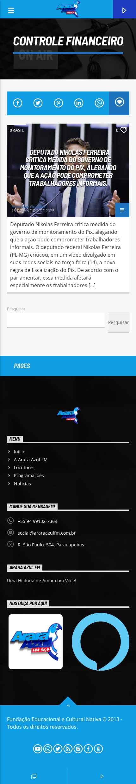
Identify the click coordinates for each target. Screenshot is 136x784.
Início (19, 452)
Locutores (24, 467)
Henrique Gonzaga (28, 206)
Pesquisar (16, 309)
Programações (29, 475)
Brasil (16, 130)
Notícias (22, 484)
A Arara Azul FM (31, 459)
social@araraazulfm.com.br (47, 533)
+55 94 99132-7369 (37, 521)
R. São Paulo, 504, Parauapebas (51, 545)
